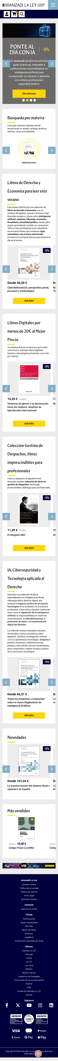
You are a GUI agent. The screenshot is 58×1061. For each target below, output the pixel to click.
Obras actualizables (29, 922)
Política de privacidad (29, 888)
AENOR (29, 995)
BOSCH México (29, 973)
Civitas (29, 958)
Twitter (17, 1005)
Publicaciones (29, 919)
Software (29, 933)
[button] (6, 150)
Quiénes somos (29, 884)
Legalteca (29, 937)
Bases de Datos (29, 930)
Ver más (29, 301)
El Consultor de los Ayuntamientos (29, 980)
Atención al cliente (29, 909)
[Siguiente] (52, 63)
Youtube (29, 1005)
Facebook (6, 1005)
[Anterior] (6, 63)
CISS (29, 987)
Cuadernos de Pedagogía (29, 976)
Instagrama (40, 1005)
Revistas (29, 926)
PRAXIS (29, 984)
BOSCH (29, 969)
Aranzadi (29, 954)
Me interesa (29, 93)
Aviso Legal (29, 895)
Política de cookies (29, 892)
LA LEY (29, 962)
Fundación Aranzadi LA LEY (29, 991)
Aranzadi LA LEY (29, 951)
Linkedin (51, 1005)
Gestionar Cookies (29, 899)
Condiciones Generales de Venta (29, 941)
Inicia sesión (7, 14)
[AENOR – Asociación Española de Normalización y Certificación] (28, 1023)
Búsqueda (22, 14)
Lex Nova (29, 965)
